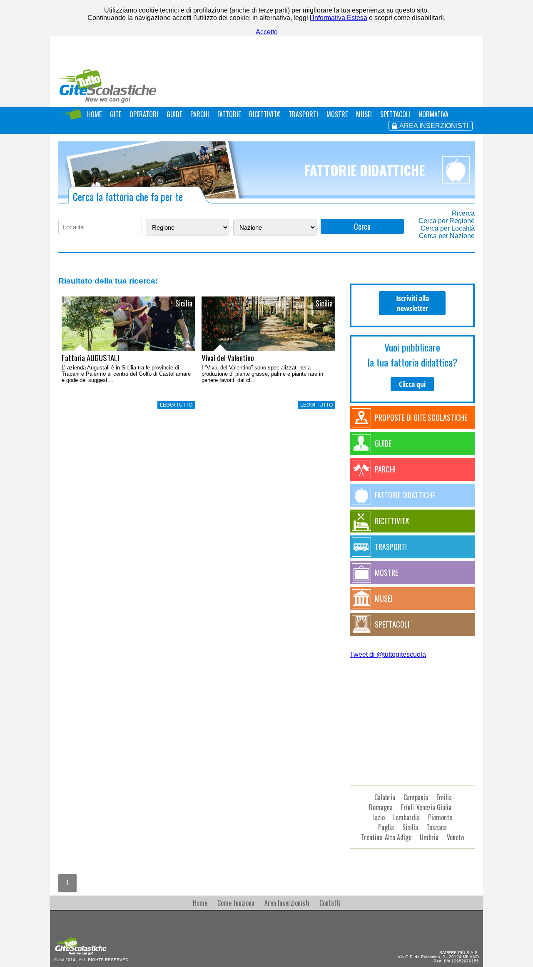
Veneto (455, 837)
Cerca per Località (448, 228)
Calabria (384, 797)
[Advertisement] (412, 715)
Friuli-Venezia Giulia (426, 807)
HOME (94, 114)
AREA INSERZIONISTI (433, 125)
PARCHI (199, 114)
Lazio (378, 817)
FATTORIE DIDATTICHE (405, 495)
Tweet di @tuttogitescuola (388, 654)
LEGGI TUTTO (176, 405)
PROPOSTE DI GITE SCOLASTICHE (421, 417)
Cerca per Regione (446, 220)
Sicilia (410, 827)
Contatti (330, 903)
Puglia (386, 827)
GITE (115, 114)
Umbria (429, 837)
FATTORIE (229, 114)
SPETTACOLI (395, 114)
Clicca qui (412, 384)
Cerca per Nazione (447, 235)
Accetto (267, 31)
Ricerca (463, 213)
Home (200, 903)
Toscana (436, 827)
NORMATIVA (433, 114)
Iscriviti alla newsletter (412, 303)
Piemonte (440, 817)
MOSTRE (337, 114)
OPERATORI (144, 114)
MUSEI (364, 114)
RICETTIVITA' (264, 114)
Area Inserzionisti (286, 903)
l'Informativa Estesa (338, 17)
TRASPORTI (303, 114)
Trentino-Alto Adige (386, 837)
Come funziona (235, 903)
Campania (415, 797)
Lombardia (406, 817)
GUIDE (174, 114)
